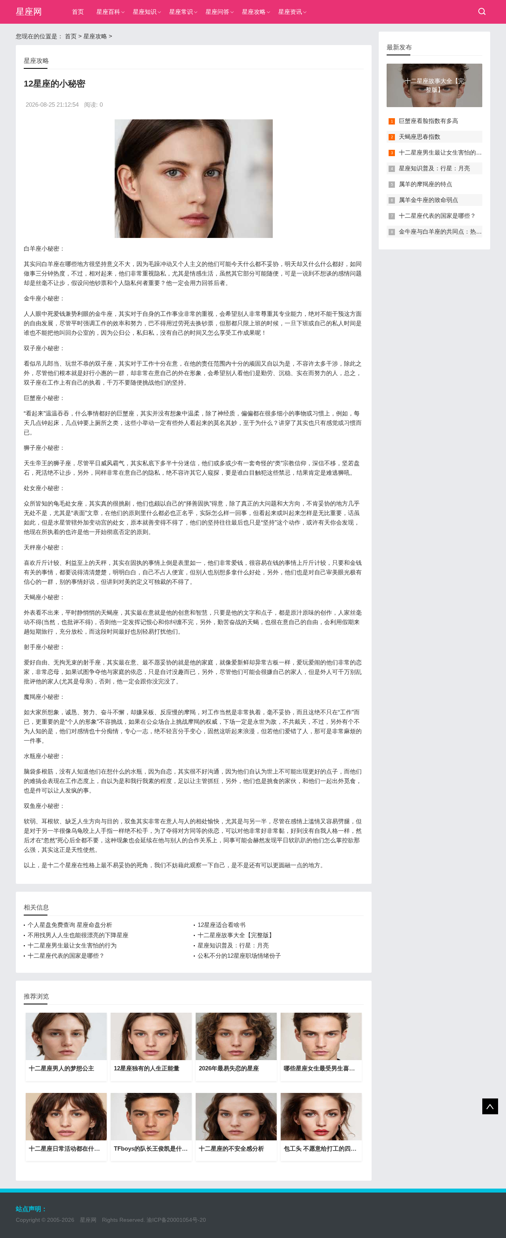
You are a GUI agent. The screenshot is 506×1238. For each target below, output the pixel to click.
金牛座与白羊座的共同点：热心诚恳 (446, 231)
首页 (78, 11)
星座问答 (217, 11)
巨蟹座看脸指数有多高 (428, 120)
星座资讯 (290, 11)
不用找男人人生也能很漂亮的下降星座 (78, 935)
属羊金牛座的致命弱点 (428, 199)
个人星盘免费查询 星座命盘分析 (70, 924)
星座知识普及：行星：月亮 (233, 945)
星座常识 (181, 11)
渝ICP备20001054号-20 (176, 1220)
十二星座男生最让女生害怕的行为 (72, 945)
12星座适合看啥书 (221, 924)
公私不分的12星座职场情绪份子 (239, 955)
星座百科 (108, 11)
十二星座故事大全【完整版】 (236, 935)
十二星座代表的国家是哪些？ (66, 955)
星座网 (29, 12)
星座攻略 (254, 11)
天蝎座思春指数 (419, 136)
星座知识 (145, 11)
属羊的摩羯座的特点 (425, 184)
